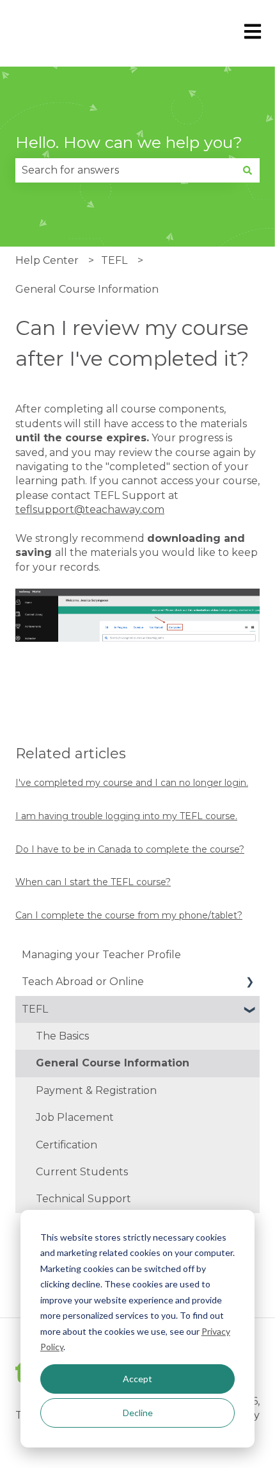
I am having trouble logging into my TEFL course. (126, 816)
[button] (249, 983)
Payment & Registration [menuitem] (96, 1090)
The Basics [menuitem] (62, 1036)
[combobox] (125, 170)
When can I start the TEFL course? (93, 882)
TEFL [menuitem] (35, 1009)
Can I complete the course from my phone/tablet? (128, 915)
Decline (138, 1412)
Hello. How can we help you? (128, 142)
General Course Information (87, 289)
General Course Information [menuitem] (112, 1063)
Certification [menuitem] (66, 1145)
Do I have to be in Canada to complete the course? (129, 849)
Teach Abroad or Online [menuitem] (83, 981)
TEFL (114, 260)
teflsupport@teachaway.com (89, 509)
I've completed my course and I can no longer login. (131, 782)
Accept (137, 1378)
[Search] (247, 170)
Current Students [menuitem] (82, 1172)
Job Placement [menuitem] (75, 1117)
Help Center (47, 260)
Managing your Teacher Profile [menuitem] (101, 955)
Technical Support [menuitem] (83, 1199)
